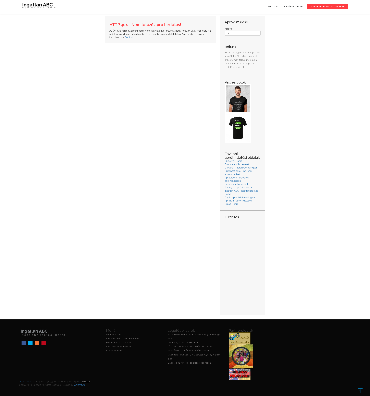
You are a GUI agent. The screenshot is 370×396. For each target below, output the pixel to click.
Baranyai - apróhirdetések (238, 187)
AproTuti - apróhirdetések (238, 200)
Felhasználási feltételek (118, 342)
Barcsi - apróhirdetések (237, 164)
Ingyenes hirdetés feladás (327, 7)
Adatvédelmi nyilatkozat (119, 346)
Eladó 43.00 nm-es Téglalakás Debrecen (189, 363)
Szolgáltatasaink (114, 351)
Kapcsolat (25, 381)
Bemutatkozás (113, 334)
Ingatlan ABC (39, 5)
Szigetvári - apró (233, 161)
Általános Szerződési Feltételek (123, 338)
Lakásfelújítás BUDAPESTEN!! (183, 342)
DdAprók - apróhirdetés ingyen (241, 167)
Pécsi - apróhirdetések (236, 184)
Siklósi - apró (231, 204)
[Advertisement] (243, 264)
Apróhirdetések (294, 7)
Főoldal (273, 7)
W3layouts (79, 385)
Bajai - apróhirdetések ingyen (240, 197)
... (227, 33)
